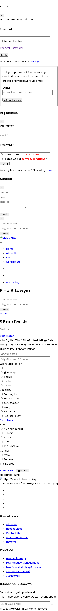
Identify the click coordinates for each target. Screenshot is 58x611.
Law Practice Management (22, 563)
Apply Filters (22, 470)
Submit (4, 214)
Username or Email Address (17, 19)
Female (8, 459)
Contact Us (13, 262)
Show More (6, 420)
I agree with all (25, 159)
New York (9, 411)
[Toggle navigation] (1, 242)
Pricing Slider (7, 463)
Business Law (11, 398)
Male (7, 455)
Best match (7, 336)
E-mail (6, 87)
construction (11, 403)
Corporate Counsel (18, 571)
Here (51, 170)
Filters (3, 313)
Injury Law (9, 407)
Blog (8, 257)
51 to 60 (8, 437)
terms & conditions (33, 159)
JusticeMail (13, 576)
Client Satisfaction (11, 364)
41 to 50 (8, 433)
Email (4, 135)
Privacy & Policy (30, 154)
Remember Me (13, 41)
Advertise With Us (17, 537)
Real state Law (12, 416)
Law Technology (16, 558)
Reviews (11, 542)
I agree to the (23, 154)
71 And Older (11, 446)
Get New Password (12, 100)
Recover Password (11, 48)
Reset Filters (7, 470)
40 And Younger (13, 429)
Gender (4, 450)
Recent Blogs (14, 529)
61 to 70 (8, 442)
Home (9, 249)
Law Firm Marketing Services (23, 567)
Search (4, 233)
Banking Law (11, 394)
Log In (4, 55)
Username (7, 126)
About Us (11, 253)
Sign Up (34, 61)
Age (2, 424)
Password (6, 29)
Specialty (5, 390)
